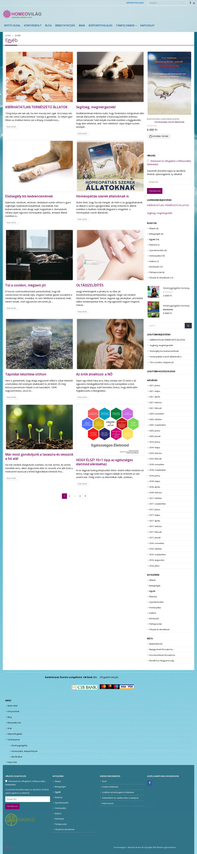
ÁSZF (104, 781)
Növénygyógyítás (19, 745)
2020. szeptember (157, 425)
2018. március (155, 492)
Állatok (152, 228)
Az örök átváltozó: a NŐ (94, 374)
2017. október (155, 498)
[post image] (39, 77)
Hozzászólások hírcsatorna (162, 655)
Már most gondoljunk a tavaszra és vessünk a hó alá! (39, 456)
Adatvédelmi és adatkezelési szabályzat (120, 798)
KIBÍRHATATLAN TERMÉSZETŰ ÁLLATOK (36, 107)
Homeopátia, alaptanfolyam (24, 751)
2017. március (155, 526)
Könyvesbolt (33, 25)
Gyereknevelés (156, 250)
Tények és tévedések (159, 277)
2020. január (155, 436)
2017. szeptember (157, 503)
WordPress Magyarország (161, 660)
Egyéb (152, 239)
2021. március (155, 402)
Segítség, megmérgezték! (96, 107)
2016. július (154, 565)
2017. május (154, 515)
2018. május (154, 481)
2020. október (155, 419)
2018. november (156, 464)
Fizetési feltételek (110, 787)
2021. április (154, 396)
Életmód (153, 244)
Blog (48, 25)
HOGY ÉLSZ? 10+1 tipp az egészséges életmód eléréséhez (104, 462)
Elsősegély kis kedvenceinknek (29, 196)
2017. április (154, 520)
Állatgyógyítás (153, 119)
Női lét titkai (16, 756)
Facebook (149, 782)
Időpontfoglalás (135, 3)
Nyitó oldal (12, 25)
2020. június (154, 430)
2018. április (154, 487)
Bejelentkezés (156, 643)
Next (85, 496)
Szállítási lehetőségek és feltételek (118, 792)
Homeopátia (155, 255)
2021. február (155, 408)
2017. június (154, 509)
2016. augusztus (156, 560)
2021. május (154, 391)
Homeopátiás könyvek (170, 119)
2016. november (156, 543)
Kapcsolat (147, 25)
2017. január (155, 537)
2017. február (155, 532)
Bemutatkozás (65, 25)
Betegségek (154, 233)
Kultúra (152, 261)
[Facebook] (190, 3)
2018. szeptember (157, 470)
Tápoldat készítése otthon (25, 374)
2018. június (154, 475)
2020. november (156, 413)
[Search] (182, 2)
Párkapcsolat (155, 272)
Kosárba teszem (160, 136)
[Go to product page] (169, 83)
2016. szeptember (157, 554)
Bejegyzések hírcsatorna (161, 649)
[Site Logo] (22, 14)
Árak (82, 25)
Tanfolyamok (125, 25)
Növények (154, 266)
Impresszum (108, 803)
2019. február (155, 458)
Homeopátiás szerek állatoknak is (102, 196)
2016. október (155, 548)
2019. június (154, 441)
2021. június (154, 385)
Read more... (12, 127)
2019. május (154, 447)
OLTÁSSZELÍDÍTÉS (89, 285)
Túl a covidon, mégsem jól (25, 285)
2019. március (155, 453)
